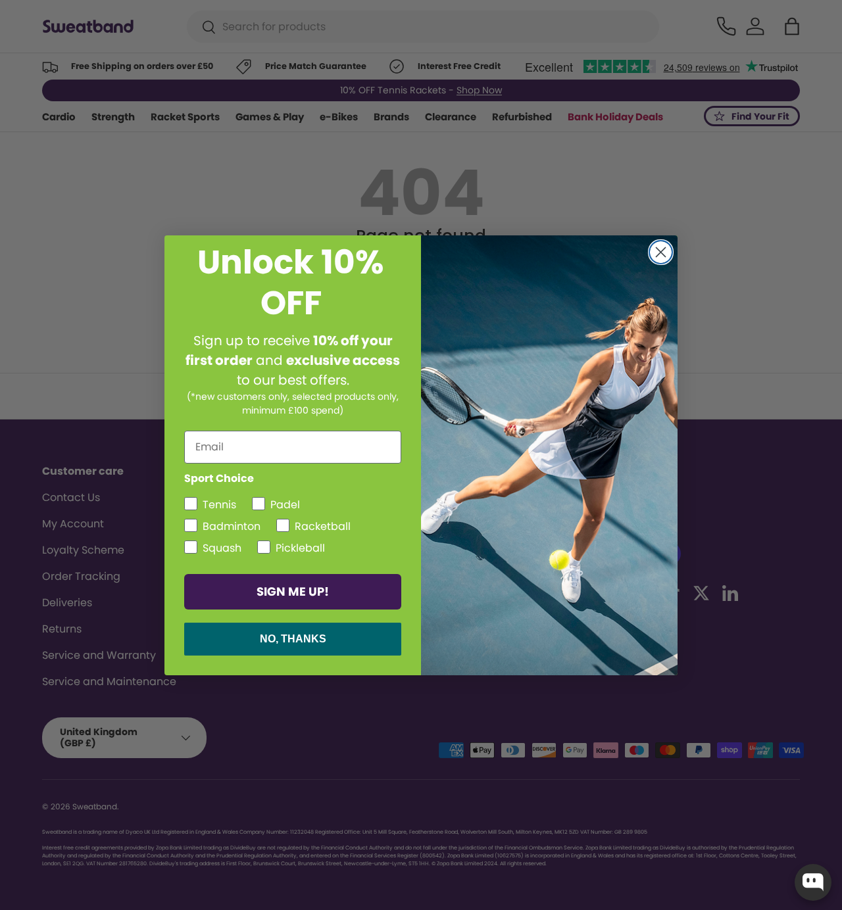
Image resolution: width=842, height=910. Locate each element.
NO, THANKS (293, 638)
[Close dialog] (660, 252)
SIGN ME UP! (293, 591)
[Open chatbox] (813, 882)
